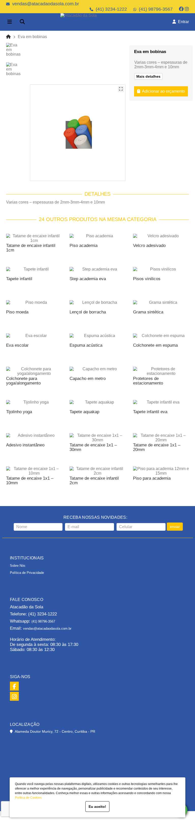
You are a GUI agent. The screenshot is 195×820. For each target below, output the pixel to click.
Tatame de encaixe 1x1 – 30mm (93, 447)
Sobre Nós (17, 565)
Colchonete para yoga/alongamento (23, 381)
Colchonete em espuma (155, 345)
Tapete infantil (19, 278)
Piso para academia (152, 478)
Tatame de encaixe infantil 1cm (30, 248)
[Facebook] (181, 9)
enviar (175, 527)
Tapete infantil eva (150, 411)
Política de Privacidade (27, 573)
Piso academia (84, 245)
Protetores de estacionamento (148, 381)
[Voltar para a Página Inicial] (8, 37)
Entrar (182, 22)
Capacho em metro (88, 378)
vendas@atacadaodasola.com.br (45, 3)
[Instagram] (187, 9)
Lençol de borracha (88, 312)
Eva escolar (17, 345)
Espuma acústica (86, 345)
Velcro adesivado (149, 245)
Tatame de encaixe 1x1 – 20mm (156, 447)
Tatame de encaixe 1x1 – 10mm (29, 480)
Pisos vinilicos (146, 278)
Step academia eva (88, 278)
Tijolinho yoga (19, 411)
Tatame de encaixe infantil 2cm (94, 480)
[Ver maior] (121, 89)
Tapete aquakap (84, 411)
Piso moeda (17, 312)
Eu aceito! (97, 807)
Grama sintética (148, 312)
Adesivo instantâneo (25, 445)
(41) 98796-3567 (156, 9)
